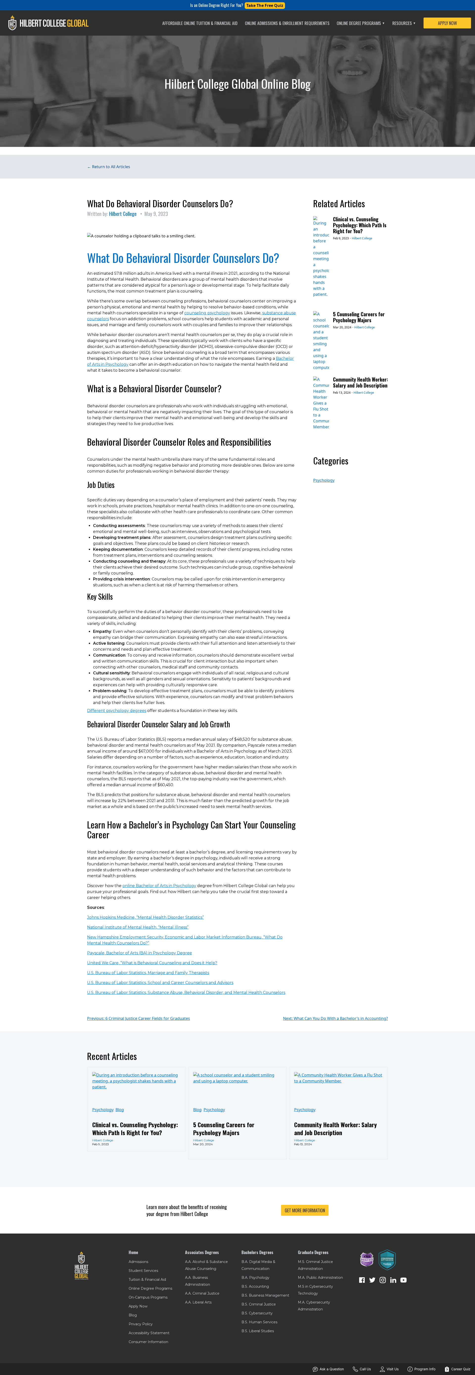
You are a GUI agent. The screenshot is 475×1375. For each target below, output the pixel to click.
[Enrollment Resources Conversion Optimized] (387, 1259)
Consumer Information (148, 1342)
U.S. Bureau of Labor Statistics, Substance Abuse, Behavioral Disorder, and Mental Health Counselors (186, 992)
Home (133, 1252)
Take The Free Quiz (264, 5)
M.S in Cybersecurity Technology (315, 1290)
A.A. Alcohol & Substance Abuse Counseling (206, 1265)
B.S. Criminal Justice (258, 1304)
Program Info (424, 1369)
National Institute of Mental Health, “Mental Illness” (138, 927)
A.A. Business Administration (197, 1281)
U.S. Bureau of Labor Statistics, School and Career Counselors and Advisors (160, 982)
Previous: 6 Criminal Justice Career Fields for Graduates (138, 1018)
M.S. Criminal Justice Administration (315, 1265)
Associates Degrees (202, 1252)
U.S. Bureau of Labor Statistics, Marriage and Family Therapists (148, 972)
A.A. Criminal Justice (202, 1293)
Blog (120, 1109)
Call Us (365, 1369)
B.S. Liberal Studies (257, 1331)
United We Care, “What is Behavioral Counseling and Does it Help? (152, 963)
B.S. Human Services (259, 1322)
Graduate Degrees (313, 1252)
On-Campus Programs (148, 1297)
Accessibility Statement (149, 1333)
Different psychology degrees (116, 710)
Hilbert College (123, 213)
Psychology (323, 480)
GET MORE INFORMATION (305, 1210)
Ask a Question (332, 1369)
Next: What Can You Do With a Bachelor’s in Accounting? (335, 1018)
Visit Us (393, 1369)
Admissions (138, 1262)
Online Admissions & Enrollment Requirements (287, 23)
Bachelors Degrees (257, 1252)
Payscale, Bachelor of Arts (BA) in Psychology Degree (139, 953)
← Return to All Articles (108, 166)
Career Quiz (461, 1369)
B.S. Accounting (255, 1286)
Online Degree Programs (361, 23)
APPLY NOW (447, 23)
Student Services (143, 1270)
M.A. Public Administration (320, 1277)
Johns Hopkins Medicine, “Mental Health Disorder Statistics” (145, 917)
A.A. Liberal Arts (198, 1302)
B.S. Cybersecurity (257, 1313)
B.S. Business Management (265, 1295)
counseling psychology (207, 313)
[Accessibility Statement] (367, 1260)
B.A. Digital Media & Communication (258, 1265)
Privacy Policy (141, 1324)
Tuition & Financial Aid (147, 1279)
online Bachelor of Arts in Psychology (159, 885)
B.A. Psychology (255, 1277)
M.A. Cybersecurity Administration (314, 1305)
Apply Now (138, 1306)
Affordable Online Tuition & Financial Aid (200, 23)
